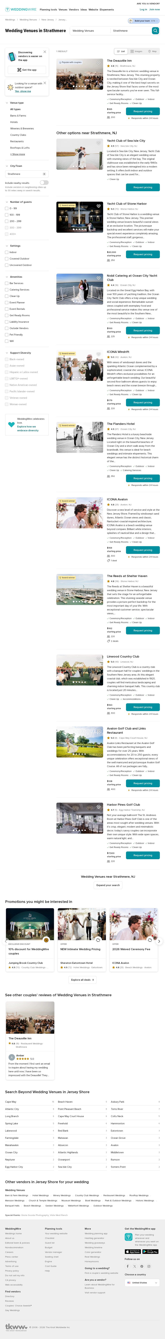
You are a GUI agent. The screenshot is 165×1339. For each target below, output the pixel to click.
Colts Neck (117, 1116)
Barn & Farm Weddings (16, 1195)
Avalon (114, 1145)
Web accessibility (14, 1284)
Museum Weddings (71, 1200)
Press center (11, 1256)
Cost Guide (51, 1266)
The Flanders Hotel (121, 424)
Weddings (10, 19)
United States (139, 1282)
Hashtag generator (94, 1238)
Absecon (63, 1145)
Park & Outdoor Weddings (118, 1200)
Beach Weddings (32, 1205)
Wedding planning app (96, 1233)
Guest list (49, 1242)
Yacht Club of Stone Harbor (127, 204)
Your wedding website (56, 1233)
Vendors (74, 9)
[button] (44, 174)
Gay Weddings (12, 1310)
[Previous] (5, 941)
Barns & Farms (18, 115)
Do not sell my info (14, 1275)
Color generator (93, 1252)
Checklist (49, 1238)
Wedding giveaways (95, 1242)
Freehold (63, 1123)
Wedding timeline (93, 1247)
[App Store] (133, 1253)
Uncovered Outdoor (21, 265)
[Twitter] (135, 1266)
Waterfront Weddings (78, 1205)
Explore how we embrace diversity (28, 428)
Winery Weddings (62, 1195)
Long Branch (12, 1116)
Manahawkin (12, 1145)
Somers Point (118, 1167)
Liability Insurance (19, 321)
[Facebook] (128, 1266)
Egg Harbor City (14, 1167)
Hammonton (118, 1123)
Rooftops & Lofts (20, 147)
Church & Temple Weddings (43, 1200)
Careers (9, 1252)
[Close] (45, 52)
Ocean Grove (118, 1138)
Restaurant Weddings (114, 1195)
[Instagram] (149, 1266)
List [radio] (123, 51)
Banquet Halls (12, 1205)
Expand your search (108, 885)
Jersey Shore (65, 19)
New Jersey (48, 19)
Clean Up (15, 296)
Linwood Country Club (123, 656)
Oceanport (64, 1159)
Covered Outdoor (19, 258)
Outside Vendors (19, 328)
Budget (48, 1247)
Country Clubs (18, 135)
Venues (63, 9)
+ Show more (17, 154)
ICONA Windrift (118, 352)
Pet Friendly (16, 334)
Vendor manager (53, 1252)
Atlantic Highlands (68, 1152)
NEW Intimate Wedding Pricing (80, 949)
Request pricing (143, 111)
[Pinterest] (142, 1266)
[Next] (159, 941)
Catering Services (19, 289)
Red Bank (63, 1130)
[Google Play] (150, 1253)
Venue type (17, 102)
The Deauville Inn (119, 61)
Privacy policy (12, 1270)
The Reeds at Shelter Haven (127, 576)
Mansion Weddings (14, 1200)
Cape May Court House (71, 1116)
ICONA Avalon (117, 499)
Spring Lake (11, 1123)
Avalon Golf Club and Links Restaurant (126, 731)
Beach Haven (65, 1101)
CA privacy (10, 1280)
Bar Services (16, 283)
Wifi (12, 341)
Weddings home (13, 1233)
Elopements (107, 9)
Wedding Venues (29, 19)
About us (9, 1238)
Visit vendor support (95, 1292)
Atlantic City (12, 1109)
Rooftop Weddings (139, 1195)
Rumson (115, 1159)
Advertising (10, 1261)
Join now (154, 9)
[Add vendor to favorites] (98, 63)
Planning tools (48, 9)
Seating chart (51, 1256)
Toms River (117, 1109)
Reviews (9, 1301)
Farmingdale (12, 1138)
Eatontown (117, 1130)
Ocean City (11, 1152)
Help (47, 1270)
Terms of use (12, 1266)
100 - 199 (15, 214)
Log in (143, 9)
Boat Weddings (93, 1200)
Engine (48, 1261)
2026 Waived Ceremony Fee (131, 949)
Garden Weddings (54, 1205)
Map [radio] (154, 51)
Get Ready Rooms (20, 315)
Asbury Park (117, 1101)
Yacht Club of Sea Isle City (126, 141)
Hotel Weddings (41, 1195)
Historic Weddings (145, 1200)
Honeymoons (92, 1261)
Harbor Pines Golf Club (123, 805)
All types (15, 109)
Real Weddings (92, 1256)
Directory (9, 1296)
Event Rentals (17, 309)
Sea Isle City (65, 1167)
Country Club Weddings (87, 1195)
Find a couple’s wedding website (101, 1273)
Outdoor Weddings (103, 1205)
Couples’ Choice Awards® (18, 1305)
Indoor (13, 252)
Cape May (10, 1101)
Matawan (63, 1138)
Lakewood (11, 1130)
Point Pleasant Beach (69, 1109)
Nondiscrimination (14, 1247)
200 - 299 (15, 221)
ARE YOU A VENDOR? (148, 3)
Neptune (10, 1159)
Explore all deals (81, 979)
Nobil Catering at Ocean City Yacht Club (132, 278)
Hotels (14, 122)
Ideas (84, 9)
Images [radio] (138, 51)
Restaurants (17, 141)
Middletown (117, 1152)
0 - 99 (13, 208)
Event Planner (17, 302)
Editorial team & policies (17, 1242)
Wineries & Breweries (22, 128)
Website (93, 9)
